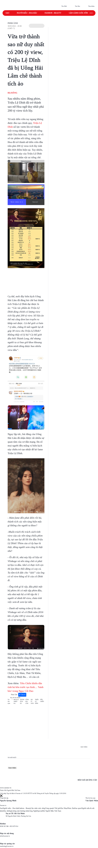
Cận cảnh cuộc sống (79, 13)
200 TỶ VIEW (32, 701)
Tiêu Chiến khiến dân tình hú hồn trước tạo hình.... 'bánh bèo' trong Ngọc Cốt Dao (25, 687)
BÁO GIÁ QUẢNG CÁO (87, 780)
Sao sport (78, 808)
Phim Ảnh (13, 23)
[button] (36, 26)
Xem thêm (12, 768)
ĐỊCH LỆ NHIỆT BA (16, 701)
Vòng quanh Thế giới (52, 808)
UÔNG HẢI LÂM (27, 701)
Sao (7, 13)
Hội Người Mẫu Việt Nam (51, 811)
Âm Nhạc (63, 808)
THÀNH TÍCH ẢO (22, 701)
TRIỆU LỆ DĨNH (37, 701)
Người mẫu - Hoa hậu (27, 13)
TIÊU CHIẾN (42, 700)
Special (39, 811)
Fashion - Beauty (53, 13)
